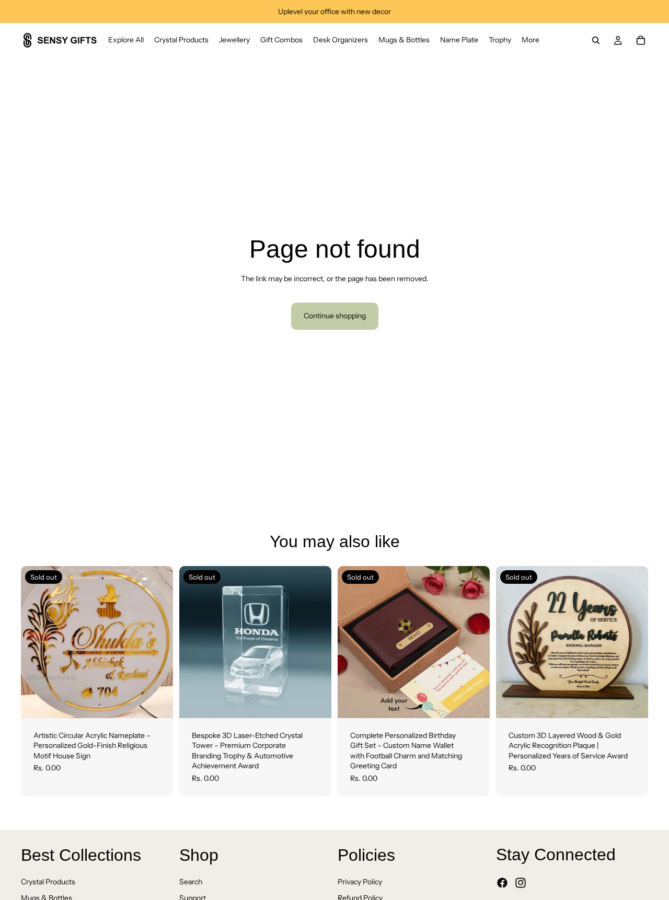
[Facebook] (502, 882)
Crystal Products (48, 881)
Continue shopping (335, 315)
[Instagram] (520, 882)
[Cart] (640, 40)
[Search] (595, 40)
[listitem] (530, 40)
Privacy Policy (360, 881)
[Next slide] (157, 641)
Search (190, 881)
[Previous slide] (36, 641)
